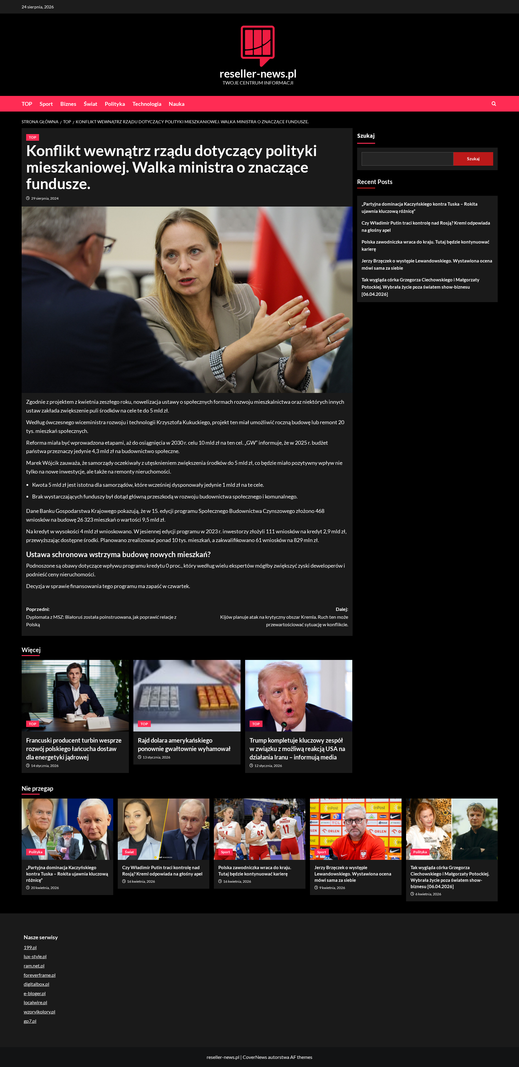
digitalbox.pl (36, 984)
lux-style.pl (35, 956)
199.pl (30, 947)
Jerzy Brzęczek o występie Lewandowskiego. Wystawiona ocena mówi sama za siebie (427, 264)
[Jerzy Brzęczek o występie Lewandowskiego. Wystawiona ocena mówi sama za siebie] (356, 829)
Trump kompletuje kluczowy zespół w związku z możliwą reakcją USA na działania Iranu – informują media (297, 749)
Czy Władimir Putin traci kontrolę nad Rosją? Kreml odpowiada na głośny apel (426, 226)
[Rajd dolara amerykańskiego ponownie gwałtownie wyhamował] (187, 695)
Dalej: (284, 616)
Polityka (115, 103)
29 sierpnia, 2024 (45, 198)
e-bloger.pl (35, 993)
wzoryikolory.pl (39, 1011)
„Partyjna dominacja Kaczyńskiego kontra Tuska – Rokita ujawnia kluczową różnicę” (420, 207)
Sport (46, 103)
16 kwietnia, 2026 (141, 881)
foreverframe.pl (40, 975)
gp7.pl (30, 1021)
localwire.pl (35, 1002)
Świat (90, 103)
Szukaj (366, 136)
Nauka (176, 103)
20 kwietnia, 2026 (45, 887)
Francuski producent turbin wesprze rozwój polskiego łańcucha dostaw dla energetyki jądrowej (74, 749)
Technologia (146, 103)
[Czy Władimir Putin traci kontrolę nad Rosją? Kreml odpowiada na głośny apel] (163, 829)
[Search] (494, 103)
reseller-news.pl (258, 73)
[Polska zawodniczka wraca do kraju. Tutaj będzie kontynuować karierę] (259, 829)
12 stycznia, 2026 (268, 765)
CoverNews (255, 1057)
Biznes (68, 103)
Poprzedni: (101, 616)
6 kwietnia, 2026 (428, 894)
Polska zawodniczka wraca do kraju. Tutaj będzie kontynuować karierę (425, 245)
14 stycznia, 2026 (45, 765)
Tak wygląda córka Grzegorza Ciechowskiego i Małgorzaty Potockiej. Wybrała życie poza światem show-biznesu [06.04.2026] (420, 287)
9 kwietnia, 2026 (332, 887)
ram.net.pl (34, 965)
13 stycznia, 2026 (156, 757)
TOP (27, 103)
